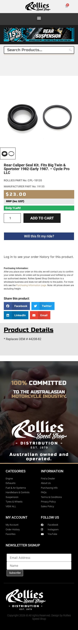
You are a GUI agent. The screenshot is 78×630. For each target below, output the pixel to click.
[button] (39, 18)
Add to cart (42, 218)
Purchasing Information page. (31, 285)
